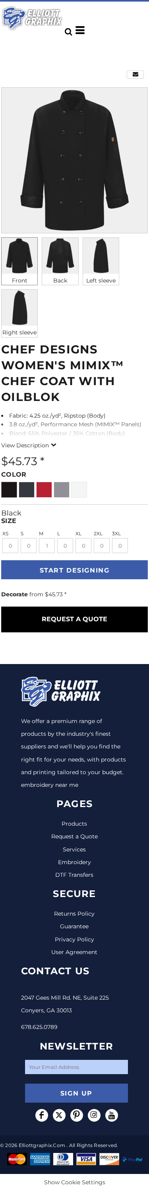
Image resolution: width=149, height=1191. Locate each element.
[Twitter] (59, 1115)
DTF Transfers (74, 874)
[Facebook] (41, 1115)
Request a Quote (74, 836)
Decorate (14, 594)
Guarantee (74, 926)
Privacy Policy (74, 939)
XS (5, 533)
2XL (98, 533)
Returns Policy (74, 913)
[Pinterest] (76, 1115)
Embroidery (74, 862)
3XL (116, 533)
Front (19, 280)
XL (78, 533)
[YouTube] (111, 1115)
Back (60, 280)
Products (74, 823)
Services (74, 849)
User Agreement (74, 952)
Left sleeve (101, 280)
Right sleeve (19, 332)
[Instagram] (94, 1115)
